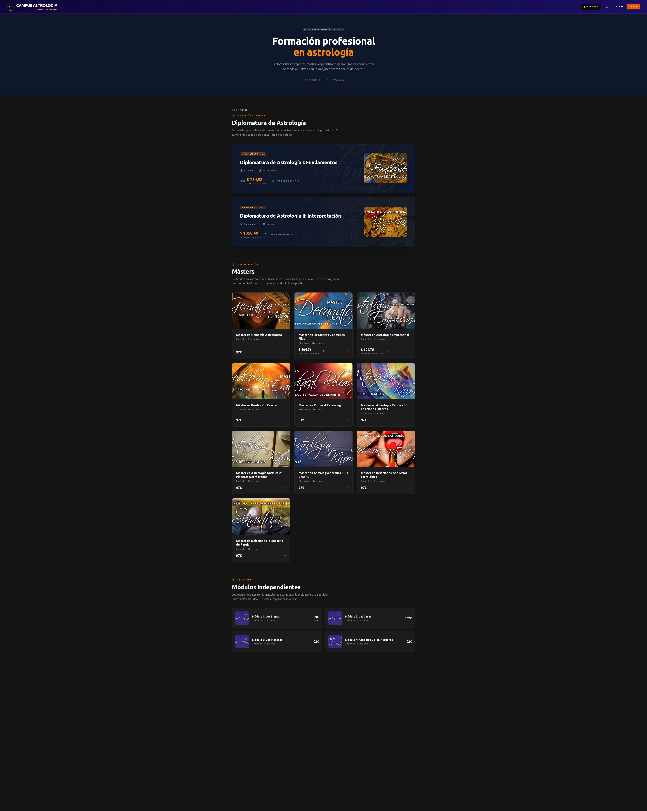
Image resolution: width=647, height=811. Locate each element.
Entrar (619, 7)
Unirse (634, 7)
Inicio (234, 110)
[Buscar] (607, 7)
